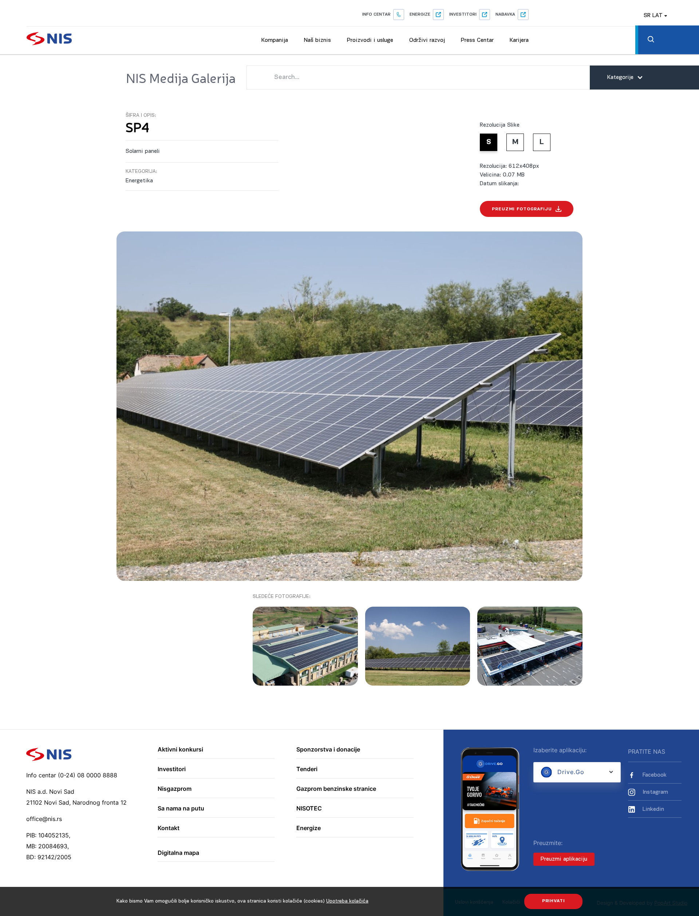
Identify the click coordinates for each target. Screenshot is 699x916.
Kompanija (274, 40)
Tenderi (306, 769)
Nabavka (505, 14)
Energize (420, 14)
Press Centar (477, 40)
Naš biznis (317, 40)
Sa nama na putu (181, 808)
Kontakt (168, 828)
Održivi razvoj (427, 40)
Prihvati (553, 901)
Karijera (519, 40)
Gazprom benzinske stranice (336, 789)
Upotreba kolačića (347, 901)
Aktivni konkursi (180, 749)
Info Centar (376, 14)
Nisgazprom (174, 789)
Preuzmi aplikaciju (564, 859)
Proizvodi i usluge (370, 40)
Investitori (463, 14)
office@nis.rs (44, 818)
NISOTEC (309, 808)
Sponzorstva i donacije (328, 749)
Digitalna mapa (178, 853)
